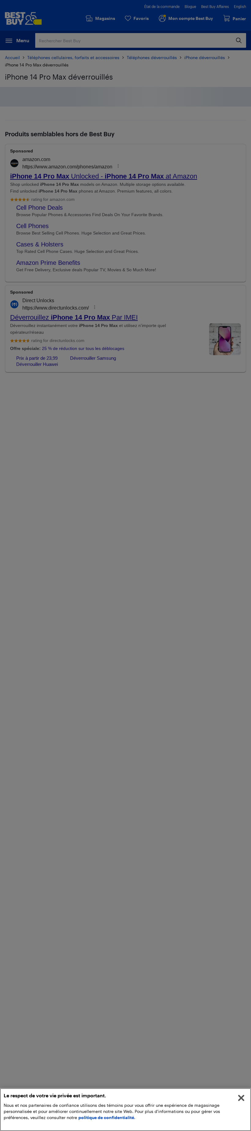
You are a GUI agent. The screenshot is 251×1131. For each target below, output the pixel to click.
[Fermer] (241, 1098)
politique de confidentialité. (106, 1117)
